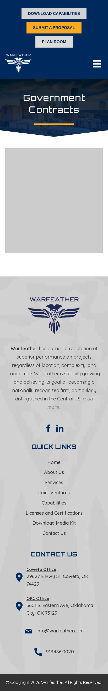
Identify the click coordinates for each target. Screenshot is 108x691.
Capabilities (54, 503)
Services (54, 482)
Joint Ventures (54, 493)
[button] (48, 428)
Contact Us (54, 533)
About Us (54, 472)
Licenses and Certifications (54, 513)
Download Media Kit (54, 523)
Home (54, 462)
